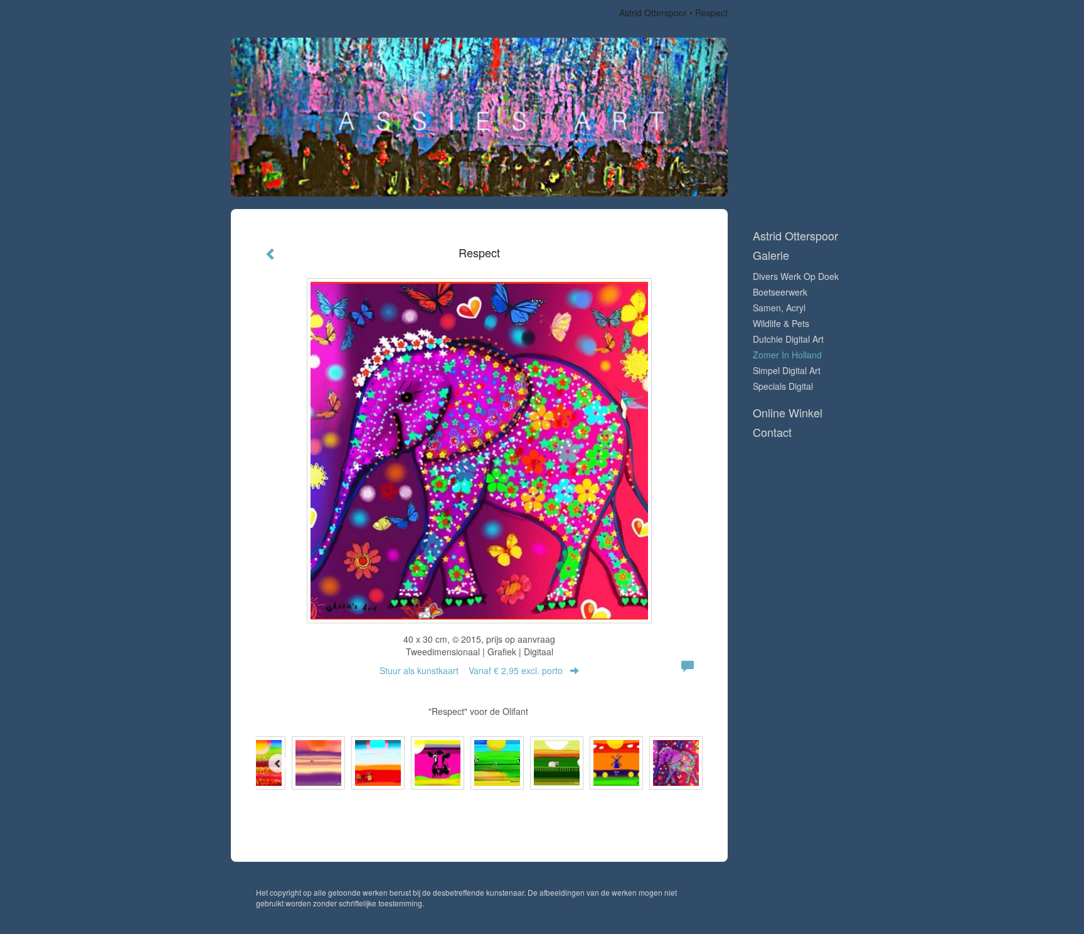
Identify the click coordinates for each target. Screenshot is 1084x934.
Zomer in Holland (787, 354)
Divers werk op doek (796, 276)
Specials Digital (783, 386)
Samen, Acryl (779, 307)
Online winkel (787, 413)
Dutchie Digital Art (788, 339)
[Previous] (277, 763)
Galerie (771, 255)
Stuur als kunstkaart (471, 670)
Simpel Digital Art (787, 370)
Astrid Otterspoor (653, 12)
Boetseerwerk (780, 292)
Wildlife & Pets (781, 323)
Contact (772, 432)
